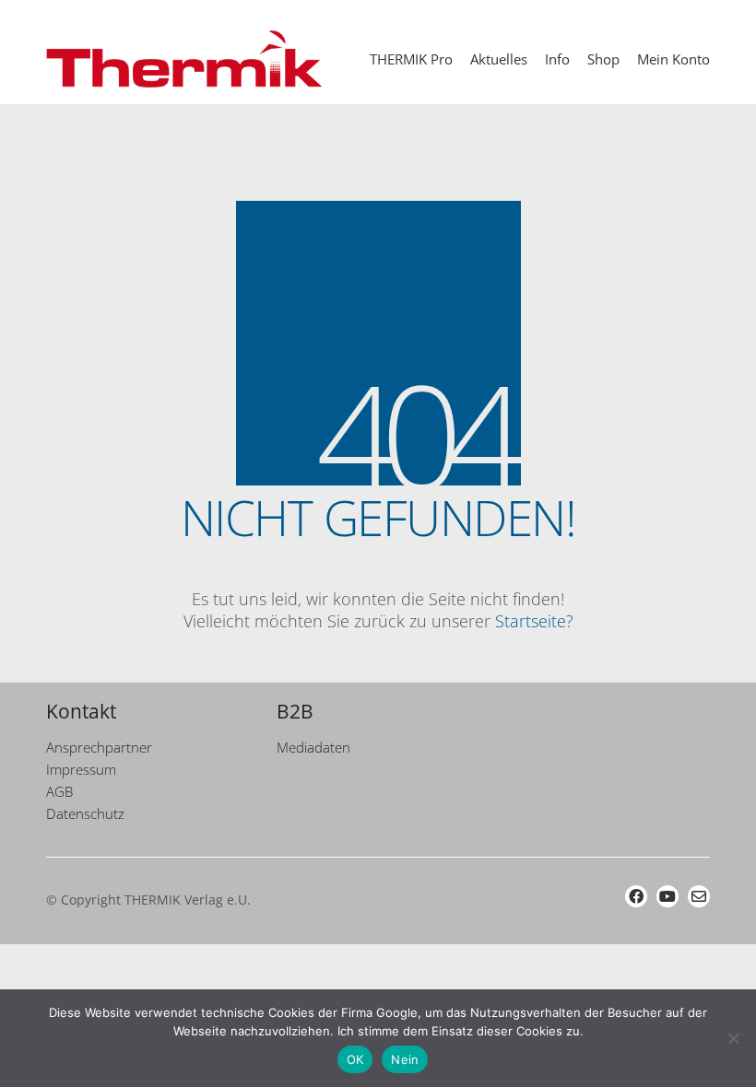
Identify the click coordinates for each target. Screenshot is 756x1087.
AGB (59, 791)
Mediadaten (313, 747)
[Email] (699, 896)
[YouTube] (667, 896)
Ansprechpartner (99, 747)
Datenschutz (85, 813)
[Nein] (733, 1038)
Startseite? (534, 621)
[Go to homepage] (184, 59)
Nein (405, 1059)
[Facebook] (636, 896)
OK (355, 1059)
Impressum (81, 769)
